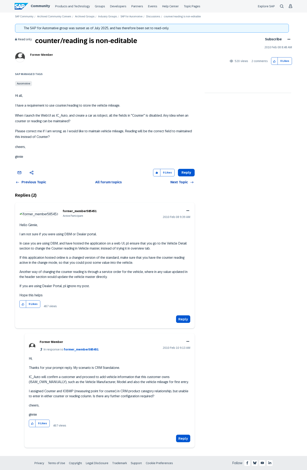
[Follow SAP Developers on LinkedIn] (269, 463)
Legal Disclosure (97, 463)
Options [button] (288, 39)
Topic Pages (192, 6)
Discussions (153, 16)
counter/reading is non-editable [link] (182, 16)
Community (40, 6)
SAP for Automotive (131, 16)
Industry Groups (107, 16)
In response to (71, 349)
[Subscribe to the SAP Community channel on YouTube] (262, 463)
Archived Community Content (54, 16)
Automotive (23, 83)
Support (136, 463)
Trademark (119, 463)
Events (152, 6)
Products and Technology (72, 6)
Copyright (75, 463)
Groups (100, 6)
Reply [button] (186, 172)
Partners (137, 6)
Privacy (39, 463)
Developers (118, 6)
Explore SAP (266, 6)
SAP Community (24, 16)
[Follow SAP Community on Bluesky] (254, 463)
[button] (274, 61)
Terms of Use (56, 463)
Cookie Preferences (159, 463)
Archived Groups (84, 16)
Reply (183, 319)
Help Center (170, 6)
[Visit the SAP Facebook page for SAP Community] (247, 463)
